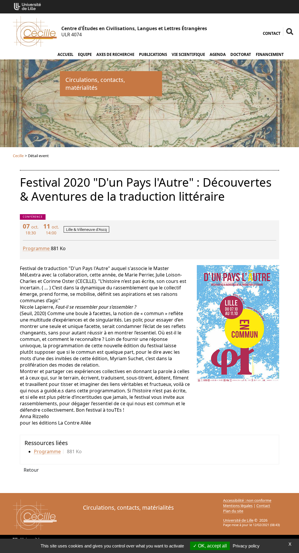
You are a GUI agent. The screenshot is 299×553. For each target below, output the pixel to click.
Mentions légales (238, 505)
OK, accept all (212, 545)
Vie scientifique (188, 54)
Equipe (85, 54)
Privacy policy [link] (246, 545)
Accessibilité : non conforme (247, 500)
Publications (153, 54)
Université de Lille (238, 520)
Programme (37, 248)
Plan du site (233, 511)
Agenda (218, 54)
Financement (270, 54)
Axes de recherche (115, 54)
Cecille (18, 155)
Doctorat (240, 54)
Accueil (65, 54)
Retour (31, 470)
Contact (272, 33)
